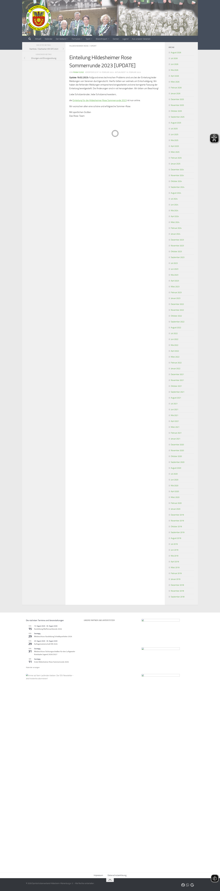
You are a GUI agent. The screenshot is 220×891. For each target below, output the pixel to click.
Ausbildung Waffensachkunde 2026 (48, 629)
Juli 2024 (174, 199)
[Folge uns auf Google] (192, 885)
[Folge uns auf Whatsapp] (187, 885)
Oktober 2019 (176, 526)
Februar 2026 (176, 88)
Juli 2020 (174, 474)
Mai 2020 (174, 485)
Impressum (98, 875)
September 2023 (177, 257)
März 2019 (175, 567)
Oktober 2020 (176, 456)
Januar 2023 (175, 298)
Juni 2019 (174, 550)
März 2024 (175, 222)
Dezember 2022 (177, 304)
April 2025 (175, 146)
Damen (116, 39)
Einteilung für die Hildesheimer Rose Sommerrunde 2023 (100, 100)
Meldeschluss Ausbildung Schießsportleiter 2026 (53, 636)
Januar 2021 (175, 439)
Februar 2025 (176, 158)
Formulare (76, 39)
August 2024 (176, 193)
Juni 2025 (174, 134)
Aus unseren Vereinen (141, 39)
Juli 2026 (174, 58)
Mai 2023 (174, 275)
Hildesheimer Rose (78, 46)
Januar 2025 (175, 164)
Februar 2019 (176, 573)
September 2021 (177, 392)
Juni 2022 (174, 339)
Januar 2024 (175, 234)
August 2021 (176, 398)
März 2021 (175, 427)
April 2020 (175, 491)
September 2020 (177, 462)
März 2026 (175, 82)
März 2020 (175, 497)
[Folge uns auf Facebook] (183, 885)
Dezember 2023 (177, 240)
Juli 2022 (174, 333)
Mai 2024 (174, 210)
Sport (88, 39)
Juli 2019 (174, 544)
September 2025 (177, 117)
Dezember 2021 (177, 374)
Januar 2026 (175, 93)
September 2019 (177, 532)
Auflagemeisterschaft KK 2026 (46, 644)
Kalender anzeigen (33, 667)
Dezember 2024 (177, 169)
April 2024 (175, 216)
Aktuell (38, 39)
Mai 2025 (174, 140)
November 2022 (177, 310)
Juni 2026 (174, 64)
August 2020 (176, 468)
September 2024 (177, 187)
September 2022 (177, 322)
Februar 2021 (176, 433)
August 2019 (176, 538)
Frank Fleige (78, 72)
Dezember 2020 (177, 444)
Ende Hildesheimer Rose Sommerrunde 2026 (51, 662)
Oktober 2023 (176, 251)
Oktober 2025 (176, 111)
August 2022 (176, 327)
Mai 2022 (174, 345)
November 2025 (177, 105)
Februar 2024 (176, 228)
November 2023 (177, 246)
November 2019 (177, 521)
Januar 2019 (175, 579)
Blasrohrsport (101, 39)
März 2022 (175, 357)
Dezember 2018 (177, 585)
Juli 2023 (174, 263)
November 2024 (177, 175)
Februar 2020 (176, 503)
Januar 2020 (175, 509)
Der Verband (61, 39)
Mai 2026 (174, 70)
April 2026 (175, 76)
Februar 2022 (176, 363)
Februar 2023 (176, 292)
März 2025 (175, 152)
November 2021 (177, 380)
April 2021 (175, 421)
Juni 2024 (174, 205)
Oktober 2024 (176, 181)
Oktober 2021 (176, 386)
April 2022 (175, 351)
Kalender (48, 39)
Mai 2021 (174, 415)
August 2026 (176, 52)
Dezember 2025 (177, 99)
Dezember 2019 (177, 515)
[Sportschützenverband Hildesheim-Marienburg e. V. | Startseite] (38, 18)
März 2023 (175, 286)
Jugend (125, 39)
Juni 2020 (174, 480)
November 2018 (177, 591)
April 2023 (175, 281)
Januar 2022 (175, 368)
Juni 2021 (174, 409)
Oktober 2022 (176, 316)
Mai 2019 (174, 556)
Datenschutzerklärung (117, 875)
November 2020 (177, 450)
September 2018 (177, 597)
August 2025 (176, 123)
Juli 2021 (174, 404)
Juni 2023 (174, 269)
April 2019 (175, 562)
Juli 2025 (174, 128)
